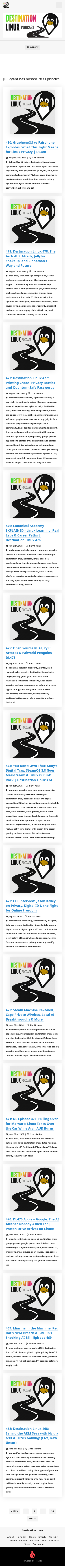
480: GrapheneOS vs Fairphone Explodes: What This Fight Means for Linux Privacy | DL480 (32, 147)
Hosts (32, 1537)
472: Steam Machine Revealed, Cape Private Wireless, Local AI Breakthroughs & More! (30, 1015)
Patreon (34, 1540)
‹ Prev (14, 1511)
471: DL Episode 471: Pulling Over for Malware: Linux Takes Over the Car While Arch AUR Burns (32, 1123)
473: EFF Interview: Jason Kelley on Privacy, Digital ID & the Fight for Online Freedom (32, 906)
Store (27, 1544)
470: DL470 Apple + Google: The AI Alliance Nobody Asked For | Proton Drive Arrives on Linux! (32, 1224)
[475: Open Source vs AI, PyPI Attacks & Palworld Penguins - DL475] (32, 617)
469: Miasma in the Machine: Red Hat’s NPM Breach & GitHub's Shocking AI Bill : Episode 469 (32, 1333)
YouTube (53, 1537)
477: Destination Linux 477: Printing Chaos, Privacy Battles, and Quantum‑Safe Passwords (31, 383)
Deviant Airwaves (18, 1540)
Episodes (21, 1537)
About (10, 1537)
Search (42, 1537)
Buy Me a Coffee (50, 1540)
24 (52, 1511)
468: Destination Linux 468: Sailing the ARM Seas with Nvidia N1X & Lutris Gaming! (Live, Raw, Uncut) (32, 1435)
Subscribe (38, 1544)
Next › (32, 1518)
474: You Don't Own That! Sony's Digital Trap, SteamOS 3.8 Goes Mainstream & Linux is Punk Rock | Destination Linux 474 (31, 773)
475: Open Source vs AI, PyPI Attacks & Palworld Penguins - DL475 (30, 653)
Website (34, 47)
